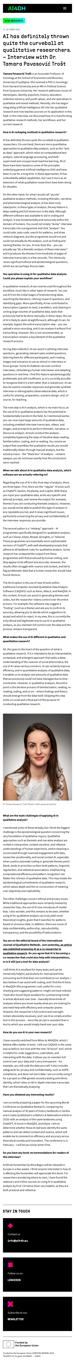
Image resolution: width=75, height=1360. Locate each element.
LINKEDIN (14, 1280)
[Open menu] (64, 8)
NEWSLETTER (16, 1319)
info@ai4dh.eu (18, 1241)
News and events (14, 21)
